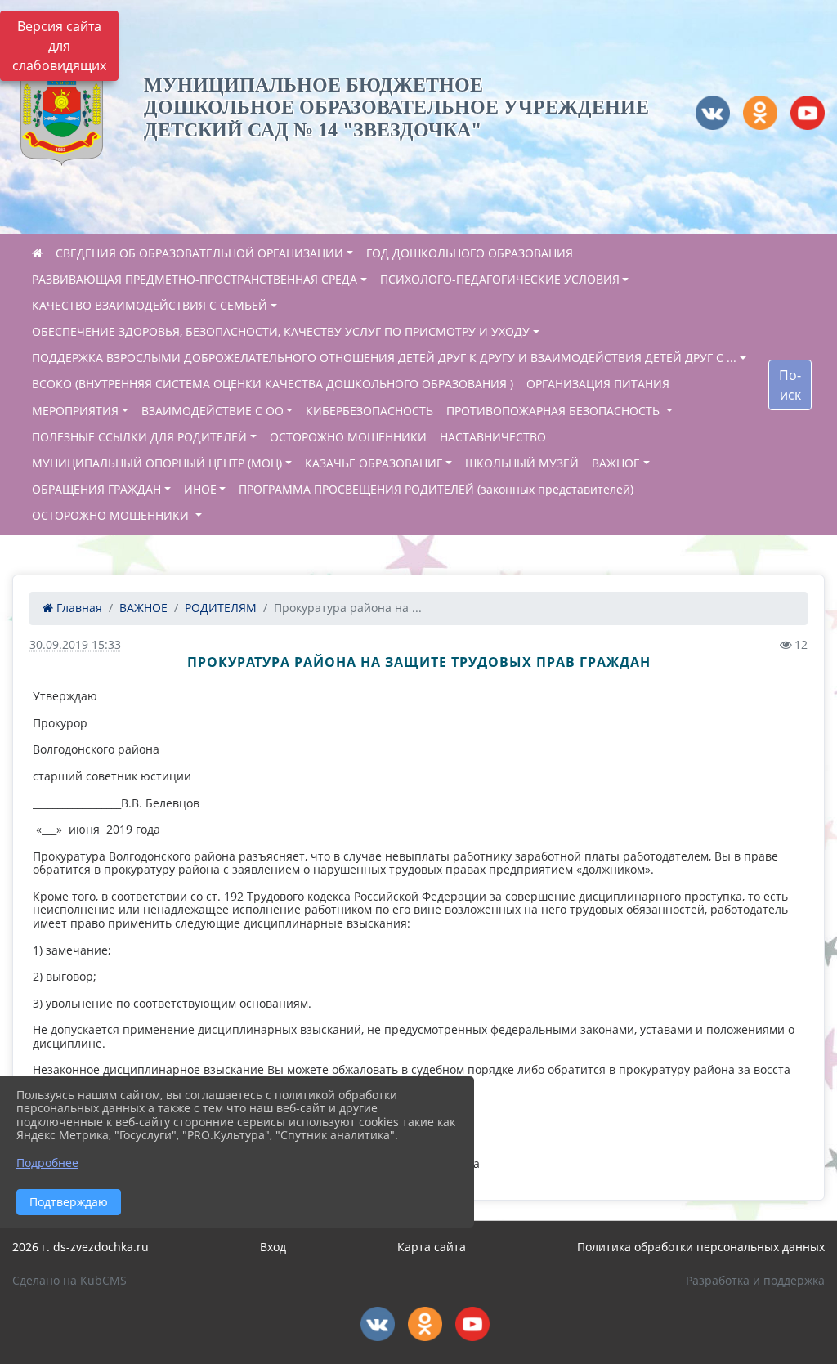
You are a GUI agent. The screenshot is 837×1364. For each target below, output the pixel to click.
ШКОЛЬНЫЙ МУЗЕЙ (522, 463)
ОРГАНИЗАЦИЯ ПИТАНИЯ (597, 383)
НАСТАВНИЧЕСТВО (493, 437)
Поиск (790, 385)
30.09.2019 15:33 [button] (75, 644)
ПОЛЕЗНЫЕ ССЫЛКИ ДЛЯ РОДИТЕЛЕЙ (139, 437)
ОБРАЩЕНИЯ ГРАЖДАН (96, 489)
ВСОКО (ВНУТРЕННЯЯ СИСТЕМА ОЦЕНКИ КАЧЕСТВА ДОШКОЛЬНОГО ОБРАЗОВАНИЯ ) (272, 383)
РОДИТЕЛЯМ (221, 607)
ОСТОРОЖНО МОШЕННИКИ (348, 437)
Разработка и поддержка (755, 1280)
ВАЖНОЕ (616, 463)
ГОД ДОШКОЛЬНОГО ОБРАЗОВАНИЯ (469, 253)
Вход (273, 1246)
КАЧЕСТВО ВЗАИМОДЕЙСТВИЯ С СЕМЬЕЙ (149, 305)
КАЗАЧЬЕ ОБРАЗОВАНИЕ (374, 463)
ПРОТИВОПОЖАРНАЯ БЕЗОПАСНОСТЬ (554, 410)
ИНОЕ (200, 489)
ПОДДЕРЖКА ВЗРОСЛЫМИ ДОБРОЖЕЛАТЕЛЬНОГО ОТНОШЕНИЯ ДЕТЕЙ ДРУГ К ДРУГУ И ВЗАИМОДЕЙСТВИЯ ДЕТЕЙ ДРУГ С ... (384, 357)
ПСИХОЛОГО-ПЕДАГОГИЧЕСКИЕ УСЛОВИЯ (500, 279)
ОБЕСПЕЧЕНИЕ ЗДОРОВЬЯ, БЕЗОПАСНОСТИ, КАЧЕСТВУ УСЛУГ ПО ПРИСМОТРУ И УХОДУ (281, 331)
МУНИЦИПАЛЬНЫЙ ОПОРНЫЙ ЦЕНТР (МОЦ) (157, 463)
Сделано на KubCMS (69, 1280)
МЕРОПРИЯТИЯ (75, 410)
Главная (77, 607)
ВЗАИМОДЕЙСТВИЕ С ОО (212, 410)
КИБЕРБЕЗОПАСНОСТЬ (369, 410)
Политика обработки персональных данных (701, 1246)
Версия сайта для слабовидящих (59, 45)
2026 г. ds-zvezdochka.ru (80, 1246)
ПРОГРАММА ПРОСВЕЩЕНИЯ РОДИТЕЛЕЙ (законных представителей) (436, 489)
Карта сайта (431, 1246)
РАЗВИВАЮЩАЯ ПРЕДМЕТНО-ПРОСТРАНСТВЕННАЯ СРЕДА (194, 279)
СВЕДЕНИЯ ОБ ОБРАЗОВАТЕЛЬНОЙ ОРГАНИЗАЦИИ (199, 253)
